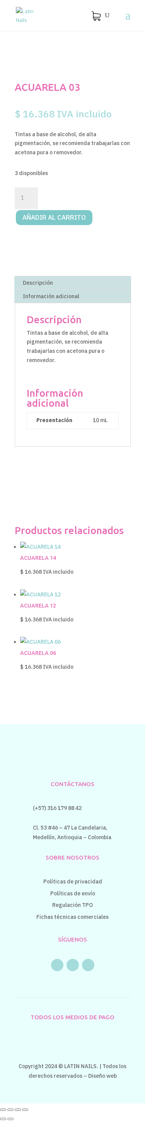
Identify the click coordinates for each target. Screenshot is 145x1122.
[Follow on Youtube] (88, 965)
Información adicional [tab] (51, 296)
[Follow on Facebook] (57, 965)
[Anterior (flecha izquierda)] (3, 1119)
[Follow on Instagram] (73, 965)
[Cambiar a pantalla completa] (10, 1110)
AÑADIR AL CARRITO (54, 217)
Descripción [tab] (38, 282)
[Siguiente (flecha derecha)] (10, 1119)
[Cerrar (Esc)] (25, 1110)
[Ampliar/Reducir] (3, 1110)
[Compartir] (18, 1110)
